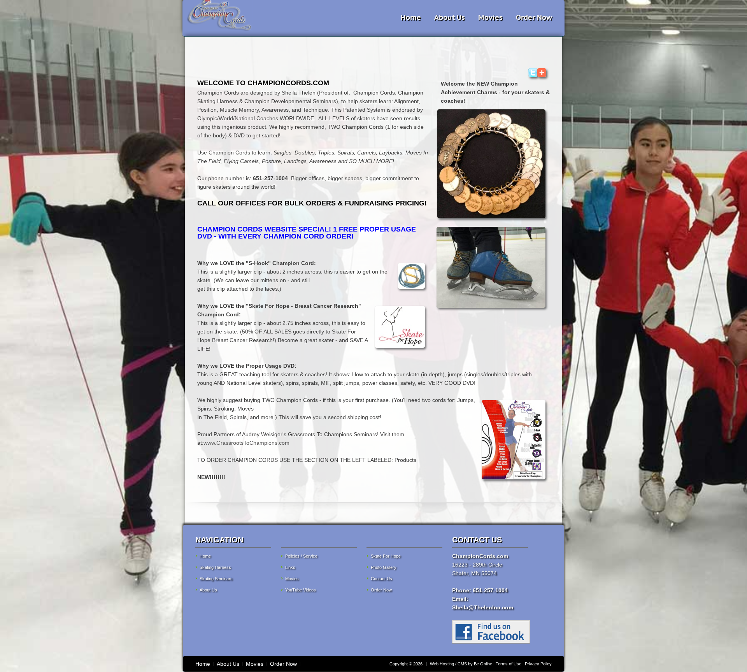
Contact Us (381, 578)
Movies (490, 17)
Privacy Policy (538, 663)
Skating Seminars (216, 578)
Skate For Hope (386, 556)
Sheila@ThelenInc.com (482, 607)
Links (290, 567)
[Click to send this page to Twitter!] (532, 75)
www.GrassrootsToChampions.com (246, 443)
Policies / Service (301, 556)
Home (411, 17)
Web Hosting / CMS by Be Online (461, 663)
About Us (449, 17)
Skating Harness (215, 567)
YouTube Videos (300, 590)
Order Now (534, 17)
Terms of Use (508, 663)
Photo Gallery (383, 567)
